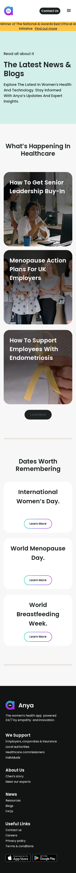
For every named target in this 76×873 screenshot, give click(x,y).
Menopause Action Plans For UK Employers (38, 269)
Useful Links (18, 824)
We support (18, 735)
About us (15, 770)
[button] (68, 11)
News (11, 794)
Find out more (46, 28)
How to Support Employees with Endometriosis (34, 349)
